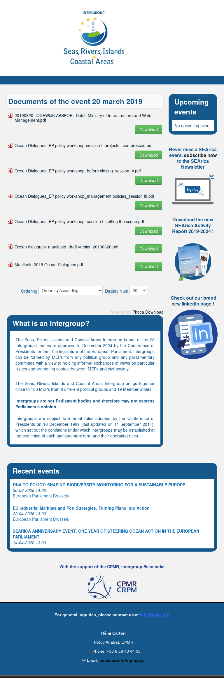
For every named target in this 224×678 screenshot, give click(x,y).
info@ (146, 614)
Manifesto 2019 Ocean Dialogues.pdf (49, 264)
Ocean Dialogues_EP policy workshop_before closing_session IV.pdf (78, 171)
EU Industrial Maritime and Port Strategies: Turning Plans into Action (81, 508)
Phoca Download (148, 312)
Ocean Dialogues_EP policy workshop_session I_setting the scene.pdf (79, 221)
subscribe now (200, 155)
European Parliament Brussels (41, 496)
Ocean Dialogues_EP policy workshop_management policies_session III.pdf (84, 196)
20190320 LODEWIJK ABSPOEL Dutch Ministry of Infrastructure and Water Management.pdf (84, 117)
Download (148, 130)
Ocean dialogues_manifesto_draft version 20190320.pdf (66, 247)
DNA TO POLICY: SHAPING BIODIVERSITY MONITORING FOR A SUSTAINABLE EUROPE (99, 485)
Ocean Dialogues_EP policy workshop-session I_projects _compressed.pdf (84, 145)
